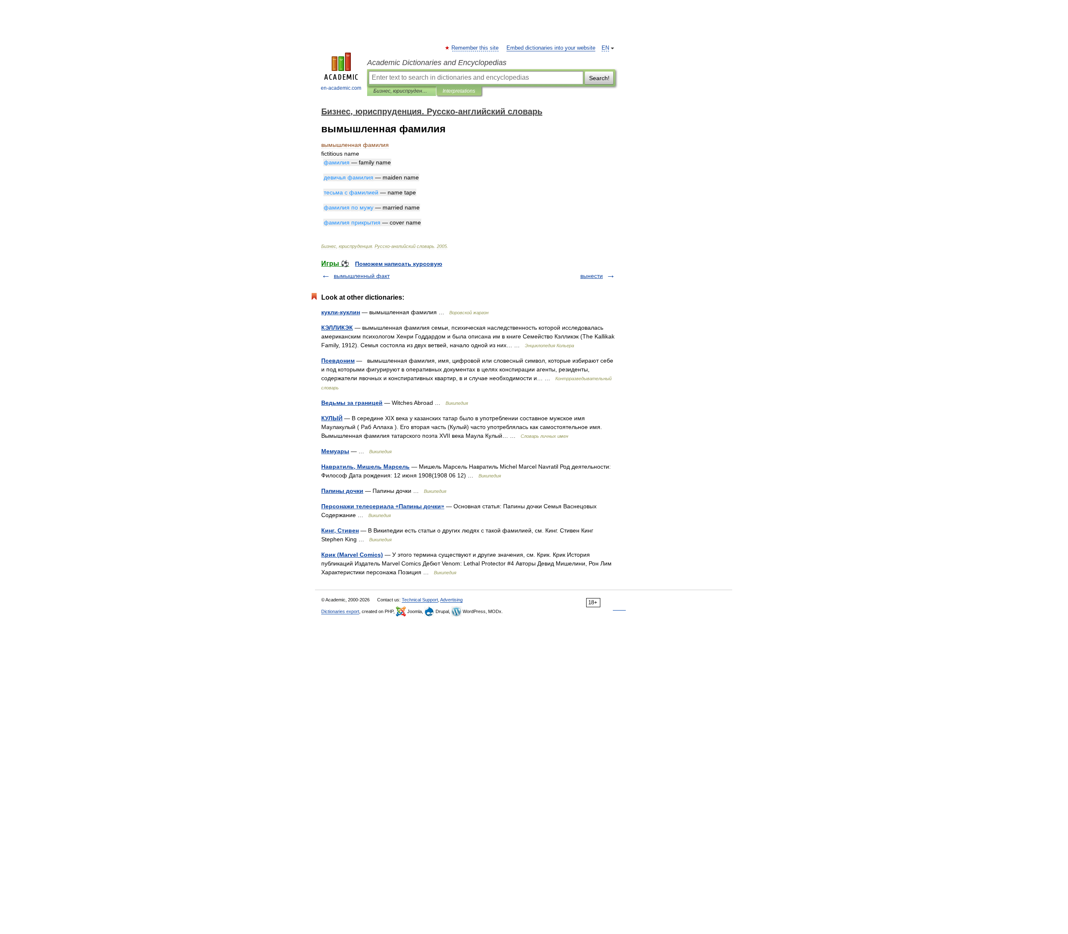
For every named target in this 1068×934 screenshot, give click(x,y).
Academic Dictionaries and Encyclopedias (436, 62)
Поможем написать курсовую (398, 263)
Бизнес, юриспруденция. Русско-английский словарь (401, 91)
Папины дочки (342, 490)
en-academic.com (341, 88)
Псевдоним (338, 360)
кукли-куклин (340, 312)
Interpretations (459, 91)
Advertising (451, 599)
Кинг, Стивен (340, 530)
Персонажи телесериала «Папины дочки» (382, 506)
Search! (599, 78)
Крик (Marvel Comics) (352, 554)
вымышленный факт (362, 276)
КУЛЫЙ (332, 418)
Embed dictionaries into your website (550, 48)
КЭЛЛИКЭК (337, 327)
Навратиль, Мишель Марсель (365, 466)
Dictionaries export (340, 611)
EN (605, 48)
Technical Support (420, 599)
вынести (591, 276)
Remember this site (475, 48)
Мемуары (335, 451)
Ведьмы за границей (352, 402)
